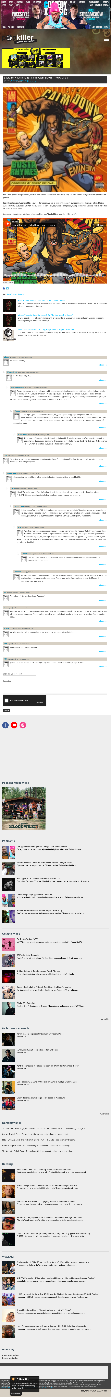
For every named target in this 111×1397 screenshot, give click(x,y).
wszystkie (104, 1019)
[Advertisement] (36, 348)
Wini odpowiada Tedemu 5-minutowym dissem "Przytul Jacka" (45, 862)
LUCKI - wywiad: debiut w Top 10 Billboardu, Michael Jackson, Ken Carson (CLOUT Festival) (58, 1294)
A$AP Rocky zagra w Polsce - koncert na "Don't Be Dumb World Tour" (48, 1066)
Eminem (21, 294)
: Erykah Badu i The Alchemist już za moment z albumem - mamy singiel (35, 1134)
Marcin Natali (31, 82)
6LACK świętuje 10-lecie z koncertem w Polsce (37, 1050)
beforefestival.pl (10, 1358)
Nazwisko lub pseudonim (12, 674)
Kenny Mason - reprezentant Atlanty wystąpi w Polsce (40, 1034)
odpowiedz (103, 365)
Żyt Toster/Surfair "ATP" (27, 939)
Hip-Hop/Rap (19, 80)
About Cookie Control (13, 1378)
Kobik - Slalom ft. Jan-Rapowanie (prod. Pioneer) (38, 971)
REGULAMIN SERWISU (9, 1387)
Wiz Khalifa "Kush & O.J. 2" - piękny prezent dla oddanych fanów (46, 1201)
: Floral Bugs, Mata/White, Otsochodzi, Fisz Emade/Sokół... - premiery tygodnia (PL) (43, 1128)
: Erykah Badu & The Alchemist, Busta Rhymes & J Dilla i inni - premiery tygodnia (38, 1140)
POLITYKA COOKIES (47, 1387)
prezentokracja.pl (10, 1355)
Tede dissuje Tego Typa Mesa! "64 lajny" (35, 894)
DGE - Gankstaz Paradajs (28, 955)
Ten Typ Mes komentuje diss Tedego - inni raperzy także (42, 846)
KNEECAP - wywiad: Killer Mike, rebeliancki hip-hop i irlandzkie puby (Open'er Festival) (56, 1278)
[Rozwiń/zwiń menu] (106, 39)
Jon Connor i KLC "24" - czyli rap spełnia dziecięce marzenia (44, 1169)
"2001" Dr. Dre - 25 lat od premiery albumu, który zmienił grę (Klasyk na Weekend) (53, 1233)
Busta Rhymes (11, 294)
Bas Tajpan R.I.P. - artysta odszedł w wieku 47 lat (38, 878)
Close (37, 1379)
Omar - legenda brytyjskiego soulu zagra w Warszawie (41, 1098)
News (26, 80)
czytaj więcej (15, 1393)
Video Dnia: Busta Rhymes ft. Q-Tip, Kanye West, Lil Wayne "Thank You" (46, 330)
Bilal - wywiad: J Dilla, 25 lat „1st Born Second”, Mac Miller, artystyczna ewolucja (53, 1262)
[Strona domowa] (19, 39)
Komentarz (7, 681)
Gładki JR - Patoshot (26, 1003)
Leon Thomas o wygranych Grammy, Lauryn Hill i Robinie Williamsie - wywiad (52, 1326)
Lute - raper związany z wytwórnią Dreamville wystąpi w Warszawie (47, 1082)
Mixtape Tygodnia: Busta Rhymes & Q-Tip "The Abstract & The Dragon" (45, 315)
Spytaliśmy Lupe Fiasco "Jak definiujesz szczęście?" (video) (44, 1310)
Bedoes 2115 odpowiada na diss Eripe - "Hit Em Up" (40, 910)
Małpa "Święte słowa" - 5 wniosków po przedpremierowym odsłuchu (47, 1185)
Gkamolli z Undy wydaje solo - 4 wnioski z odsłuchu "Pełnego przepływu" (50, 1217)
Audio (13, 80)
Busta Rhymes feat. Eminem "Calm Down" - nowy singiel (36, 77)
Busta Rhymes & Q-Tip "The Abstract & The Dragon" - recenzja (42, 301)
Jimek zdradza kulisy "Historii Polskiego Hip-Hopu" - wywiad (44, 987)
